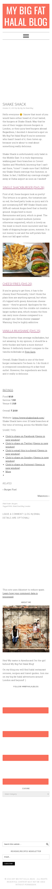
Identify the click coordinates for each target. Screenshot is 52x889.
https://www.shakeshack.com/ (28, 417)
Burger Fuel (10, 489)
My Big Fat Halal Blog (26, 15)
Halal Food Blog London (21, 506)
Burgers (14, 504)
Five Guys (30, 351)
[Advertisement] (26, 71)
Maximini (43, 495)
